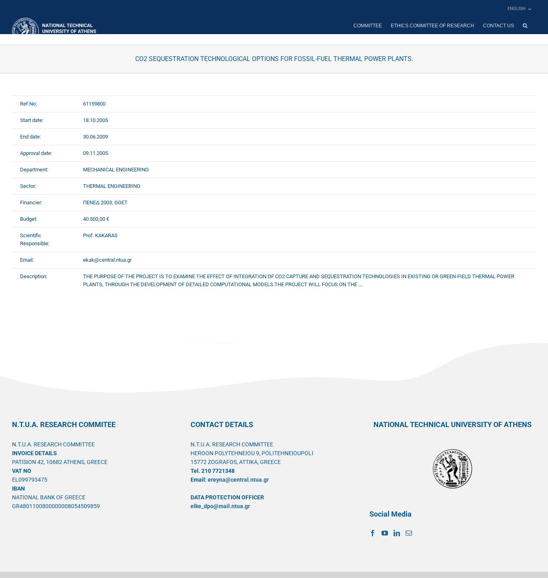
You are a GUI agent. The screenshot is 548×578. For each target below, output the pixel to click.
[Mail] (409, 533)
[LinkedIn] (397, 533)
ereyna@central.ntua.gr (238, 479)
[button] (525, 26)
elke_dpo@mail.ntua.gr (220, 506)
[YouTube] (385, 533)
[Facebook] (372, 533)
